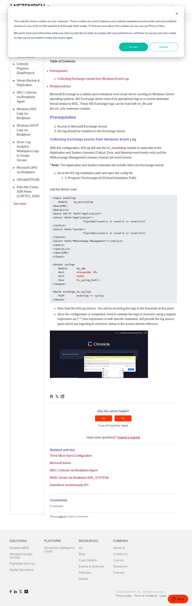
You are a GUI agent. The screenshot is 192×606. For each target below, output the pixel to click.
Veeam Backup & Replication (28, 83)
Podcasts (85, 572)
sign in (61, 516)
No (123, 418)
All (80, 547)
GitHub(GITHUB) (28, 179)
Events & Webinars (91, 566)
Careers (118, 560)
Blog (82, 554)
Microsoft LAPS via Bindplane (27, 170)
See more (19, 203)
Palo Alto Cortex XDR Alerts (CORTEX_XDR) (28, 192)
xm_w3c (60, 108)
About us (119, 547)
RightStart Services (22, 563)
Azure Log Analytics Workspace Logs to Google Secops (28, 151)
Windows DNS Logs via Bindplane (26, 113)
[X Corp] (57, 396)
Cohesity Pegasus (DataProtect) (25, 68)
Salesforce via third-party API (69, 485)
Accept (133, 46)
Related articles (60, 86)
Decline (163, 46)
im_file (142, 103)
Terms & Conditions (146, 595)
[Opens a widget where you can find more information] (178, 599)
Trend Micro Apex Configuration (71, 455)
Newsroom (120, 566)
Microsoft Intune (60, 463)
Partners (118, 572)
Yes (103, 418)
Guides (83, 578)
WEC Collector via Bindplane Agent (27, 97)
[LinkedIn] (62, 396)
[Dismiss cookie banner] (177, 14)
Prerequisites (59, 70)
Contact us (120, 554)
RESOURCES (88, 541)
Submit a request (128, 437)
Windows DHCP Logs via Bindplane (28, 130)
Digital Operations (22, 569)
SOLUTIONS (18, 541)
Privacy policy (124, 595)
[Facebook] (51, 396)
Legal (163, 595)
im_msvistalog (116, 147)
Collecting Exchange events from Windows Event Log (93, 78)
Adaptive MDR (19, 547)
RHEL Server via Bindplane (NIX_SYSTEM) (79, 477)
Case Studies (88, 560)
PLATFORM (52, 541)
